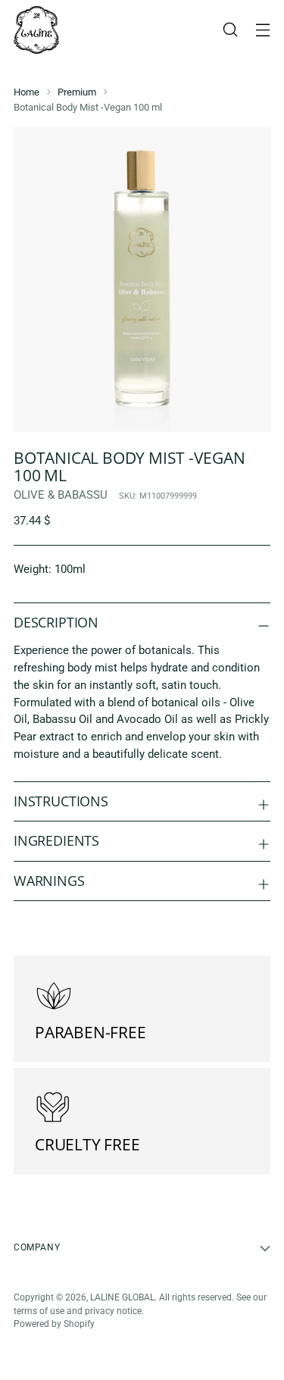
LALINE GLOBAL (122, 1297)
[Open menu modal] (262, 29)
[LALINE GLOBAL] (36, 30)
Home (26, 92)
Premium (77, 92)
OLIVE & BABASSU (61, 495)
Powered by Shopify (54, 1324)
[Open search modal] (229, 29)
